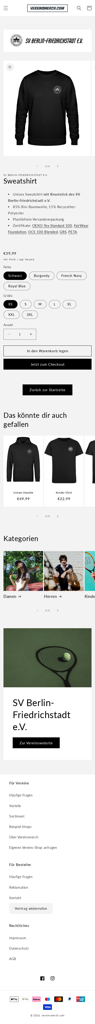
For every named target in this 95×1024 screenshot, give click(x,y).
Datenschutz (19, 948)
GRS (62, 232)
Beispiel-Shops (20, 827)
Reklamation (18, 887)
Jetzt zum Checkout (48, 364)
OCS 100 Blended (43, 232)
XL (69, 304)
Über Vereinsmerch (23, 837)
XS (10, 304)
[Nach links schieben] (37, 166)
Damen (9, 596)
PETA (72, 232)
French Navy (71, 276)
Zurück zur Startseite (47, 390)
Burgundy (42, 276)
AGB (12, 959)
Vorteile (15, 806)
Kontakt (15, 898)
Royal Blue (17, 286)
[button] (6, 8)
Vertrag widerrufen (31, 908)
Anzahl (8, 325)
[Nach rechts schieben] (58, 166)
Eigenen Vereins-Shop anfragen (33, 848)
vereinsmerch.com (53, 1015)
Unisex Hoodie (23, 492)
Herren (50, 596)
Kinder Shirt (64, 492)
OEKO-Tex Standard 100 (52, 225)
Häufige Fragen (21, 795)
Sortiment (16, 816)
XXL (11, 315)
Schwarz (15, 276)
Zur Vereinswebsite (36, 743)
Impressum (17, 938)
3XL (30, 315)
